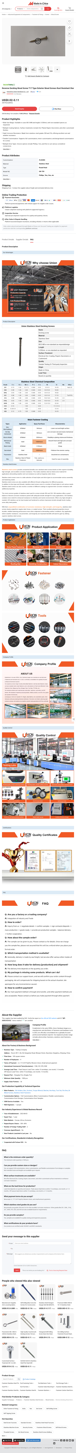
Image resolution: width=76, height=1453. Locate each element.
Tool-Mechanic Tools (44, 1383)
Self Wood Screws (61, 1427)
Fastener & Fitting (37, 14)
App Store (7, 1440)
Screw (47, 14)
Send (17, 1270)
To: (12, 1249)
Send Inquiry (19, 109)
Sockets (29, 1090)
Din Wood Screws (23, 1432)
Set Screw (39, 1408)
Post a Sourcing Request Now (57, 1270)
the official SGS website (49, 1018)
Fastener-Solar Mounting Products (48, 1387)
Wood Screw (55, 14)
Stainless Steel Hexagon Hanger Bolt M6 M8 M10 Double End (46, 1305)
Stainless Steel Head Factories (44, 1423)
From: (11, 1243)
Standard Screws (26, 1423)
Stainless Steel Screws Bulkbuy (42, 1432)
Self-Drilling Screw (51, 1408)
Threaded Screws (9, 1432)
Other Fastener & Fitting (11, 1408)
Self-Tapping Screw (9, 1413)
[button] (3, 3)
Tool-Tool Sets (24, 1387)
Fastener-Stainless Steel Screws (65, 1387)
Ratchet (46, 1090)
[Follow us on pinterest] (73, 1440)
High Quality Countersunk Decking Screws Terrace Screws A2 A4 (28, 1334)
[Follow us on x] (64, 1440)
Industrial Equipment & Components (19, 14)
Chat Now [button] (57, 109)
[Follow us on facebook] (61, 1440)
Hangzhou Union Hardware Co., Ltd (17, 92)
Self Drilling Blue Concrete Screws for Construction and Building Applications (28, 1305)
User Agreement (49, 1447)
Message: (10, 1254)
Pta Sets (65, 1090)
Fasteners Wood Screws (44, 1427)
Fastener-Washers (43, 1390)
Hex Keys (52, 1090)
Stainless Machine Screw (11, 1427)
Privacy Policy (68, 1447)
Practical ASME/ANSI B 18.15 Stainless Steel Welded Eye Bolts (64, 1305)
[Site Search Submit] (47, 9)
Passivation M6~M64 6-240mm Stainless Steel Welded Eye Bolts (9, 1334)
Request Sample (34, 113)
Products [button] (20, 9)
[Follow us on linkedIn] (54, 1443)
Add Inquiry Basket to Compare (38, 76)
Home (4, 14)
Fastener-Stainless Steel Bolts (11, 1390)
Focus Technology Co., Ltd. (24, 1447)
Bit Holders (19, 1090)
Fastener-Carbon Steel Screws (65, 1390)
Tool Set (59, 1090)
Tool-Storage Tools (61, 1383)
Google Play (19, 1440)
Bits (24, 1090)
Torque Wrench (38, 1090)
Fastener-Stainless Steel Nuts (29, 1390)
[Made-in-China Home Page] (38, 3)
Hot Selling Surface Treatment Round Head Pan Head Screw (64, 1334)
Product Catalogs (29, 1379)
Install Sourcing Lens (11, 1443)
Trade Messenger (33, 1440)
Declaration (59, 1447)
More (3, 1436)
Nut (31, 1408)
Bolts (24, 1408)
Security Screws (28, 1427)
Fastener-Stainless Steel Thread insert (11, 1383)
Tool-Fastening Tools (26, 1383)
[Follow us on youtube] (70, 1440)
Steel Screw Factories (10, 1423)
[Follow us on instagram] (67, 1440)
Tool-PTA (4, 1387)
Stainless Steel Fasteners (22, 1093)
